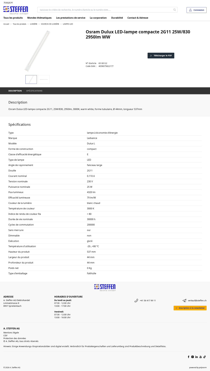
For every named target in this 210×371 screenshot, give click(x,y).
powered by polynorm (198, 367)
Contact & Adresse (137, 17)
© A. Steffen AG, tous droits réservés (20, 341)
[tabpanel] (37, 51)
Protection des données (14, 338)
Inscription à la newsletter (192, 308)
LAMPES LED (68, 24)
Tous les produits (13, 17)
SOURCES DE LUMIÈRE (50, 24)
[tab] (31, 79)
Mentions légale (11, 332)
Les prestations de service (70, 17)
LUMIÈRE (33, 24)
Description (15, 90)
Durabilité (117, 17)
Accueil (6, 24)
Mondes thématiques (39, 17)
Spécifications (34, 90)
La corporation (98, 17)
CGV (5, 335)
